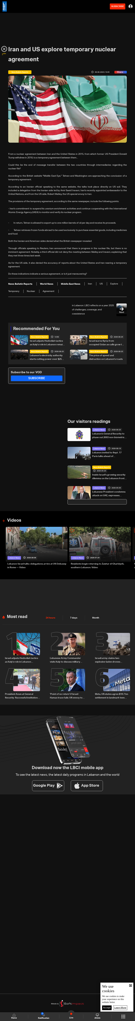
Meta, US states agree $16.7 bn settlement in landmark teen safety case (111, 696)
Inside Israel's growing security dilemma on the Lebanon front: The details (108, 477)
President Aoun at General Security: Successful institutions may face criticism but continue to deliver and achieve (22, 696)
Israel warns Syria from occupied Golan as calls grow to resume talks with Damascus (106, 343)
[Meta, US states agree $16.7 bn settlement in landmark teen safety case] (112, 684)
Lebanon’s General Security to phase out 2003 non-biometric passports (108, 436)
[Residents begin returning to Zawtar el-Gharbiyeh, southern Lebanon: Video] (100, 548)
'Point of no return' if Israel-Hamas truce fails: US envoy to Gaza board (66, 696)
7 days (73, 618)
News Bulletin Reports (39, 337)
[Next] (131, 548)
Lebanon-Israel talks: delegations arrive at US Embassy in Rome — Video (36, 566)
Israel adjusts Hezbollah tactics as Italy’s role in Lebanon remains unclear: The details (47, 343)
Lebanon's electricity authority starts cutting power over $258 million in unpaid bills (46, 357)
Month (95, 618)
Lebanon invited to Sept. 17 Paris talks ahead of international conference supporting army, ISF (107, 454)
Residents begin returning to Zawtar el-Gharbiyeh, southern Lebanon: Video (97, 566)
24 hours (50, 618)
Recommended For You (36, 329)
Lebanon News (99, 430)
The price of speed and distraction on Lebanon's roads (106, 357)
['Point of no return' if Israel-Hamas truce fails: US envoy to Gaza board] (67, 684)
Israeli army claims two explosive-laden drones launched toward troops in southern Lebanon (109, 660)
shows (97, 1018)
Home (14, 1018)
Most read (17, 617)
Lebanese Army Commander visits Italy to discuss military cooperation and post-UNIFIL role (65, 660)
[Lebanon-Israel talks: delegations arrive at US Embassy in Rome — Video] (37, 548)
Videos (14, 520)
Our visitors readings (89, 422)
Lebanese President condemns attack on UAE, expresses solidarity (108, 494)
